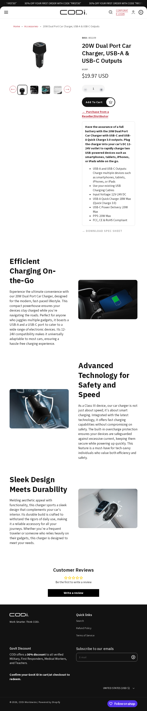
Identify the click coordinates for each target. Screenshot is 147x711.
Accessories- (31, 26)
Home (16, 26)
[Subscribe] (133, 657)
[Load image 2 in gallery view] (34, 89)
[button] (6, 12)
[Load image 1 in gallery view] (22, 90)
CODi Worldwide (28, 702)
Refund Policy (83, 628)
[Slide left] (13, 89)
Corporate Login (122, 12)
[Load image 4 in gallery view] (57, 89)
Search (80, 621)
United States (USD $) (116, 688)
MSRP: (85, 69)
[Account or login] (133, 12)
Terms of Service (85, 635)
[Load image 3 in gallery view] (46, 89)
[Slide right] (67, 89)
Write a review (73, 593)
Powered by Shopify (49, 702)
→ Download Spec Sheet (102, 231)
